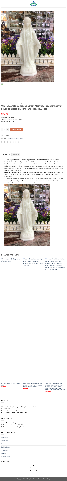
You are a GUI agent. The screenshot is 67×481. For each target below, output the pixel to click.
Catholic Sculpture (19, 103)
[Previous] (1, 327)
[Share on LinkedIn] (17, 142)
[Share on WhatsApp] (2, 142)
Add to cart (16, 130)
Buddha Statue (5, 447)
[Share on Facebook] (5, 142)
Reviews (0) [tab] (16, 154)
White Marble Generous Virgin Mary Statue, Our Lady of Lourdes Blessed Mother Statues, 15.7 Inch (33, 385)
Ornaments (4, 441)
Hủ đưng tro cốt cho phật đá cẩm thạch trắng (10, 384)
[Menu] (2, 4)
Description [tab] (6, 154)
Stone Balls (4, 437)
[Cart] (65, 4)
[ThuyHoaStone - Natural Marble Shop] (33, 3)
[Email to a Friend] (11, 142)
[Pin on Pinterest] (14, 142)
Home (2, 103)
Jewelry (3, 453)
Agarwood (4, 450)
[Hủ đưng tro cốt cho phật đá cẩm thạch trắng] (11, 320)
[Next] (65, 327)
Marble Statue (9, 103)
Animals (3, 444)
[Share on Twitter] (8, 142)
